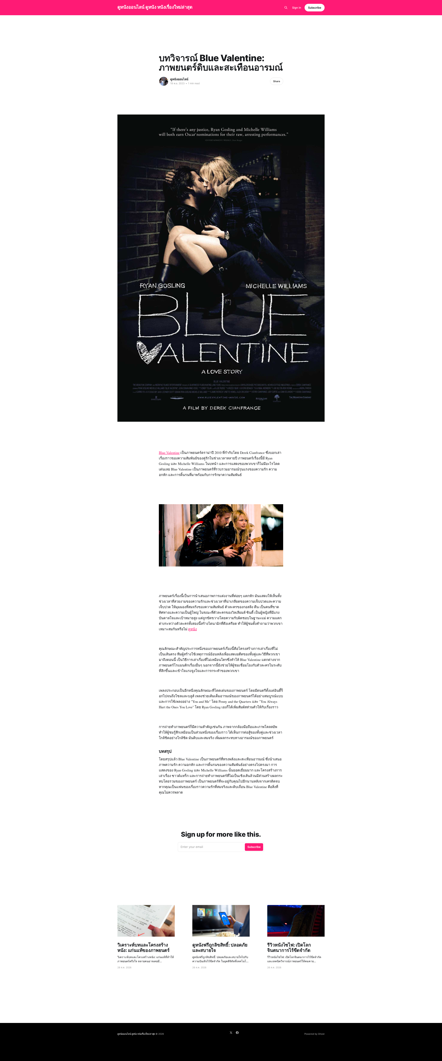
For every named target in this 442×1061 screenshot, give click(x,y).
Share (276, 81)
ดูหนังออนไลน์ (179, 79)
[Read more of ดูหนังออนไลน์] (164, 81)
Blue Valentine (169, 452)
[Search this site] (286, 7)
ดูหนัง (192, 629)
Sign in (296, 7)
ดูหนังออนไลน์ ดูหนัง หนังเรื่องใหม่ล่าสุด (154, 7)
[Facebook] (237, 1032)
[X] (231, 1032)
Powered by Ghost (314, 1033)
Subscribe (314, 7)
